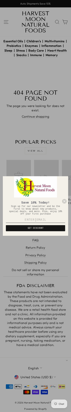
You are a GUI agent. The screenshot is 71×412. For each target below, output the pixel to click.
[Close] (64, 201)
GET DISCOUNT (36, 228)
